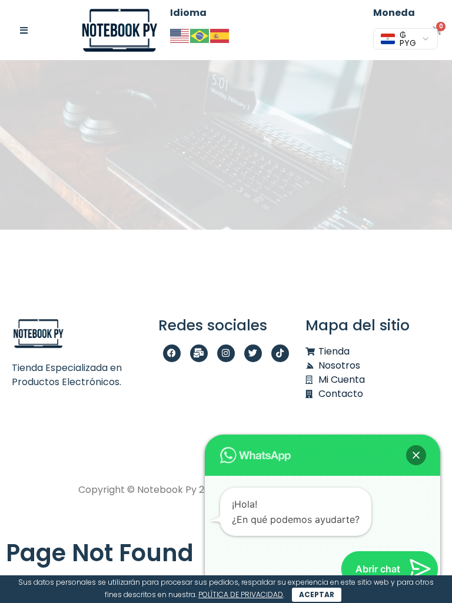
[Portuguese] (200, 35)
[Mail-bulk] (199, 353)
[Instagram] (226, 353)
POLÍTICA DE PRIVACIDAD (240, 594)
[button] (416, 455)
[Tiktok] (280, 353)
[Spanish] (220, 35)
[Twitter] (253, 353)
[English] (180, 35)
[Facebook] (172, 353)
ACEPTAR (316, 594)
